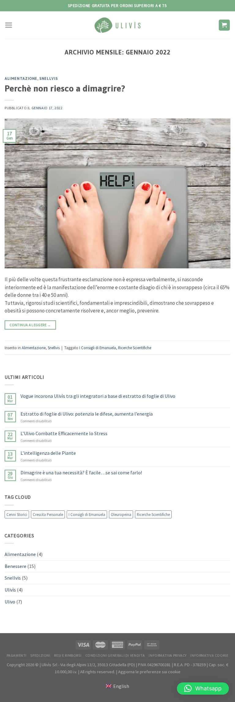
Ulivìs (10, 590)
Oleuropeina (121, 514)
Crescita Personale (48, 514)
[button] (203, 688)
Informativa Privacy (168, 655)
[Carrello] (224, 25)
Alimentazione (21, 78)
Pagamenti (17, 655)
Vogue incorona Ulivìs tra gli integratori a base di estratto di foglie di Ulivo (98, 396)
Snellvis (48, 78)
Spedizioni (40, 655)
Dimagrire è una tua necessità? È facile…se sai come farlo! (81, 473)
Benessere (15, 566)
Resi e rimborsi (67, 655)
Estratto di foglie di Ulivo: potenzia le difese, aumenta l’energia (87, 414)
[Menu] (9, 25)
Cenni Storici (16, 514)
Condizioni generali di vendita (115, 655)
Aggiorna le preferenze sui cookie (149, 671)
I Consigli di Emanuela (97, 347)
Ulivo (10, 602)
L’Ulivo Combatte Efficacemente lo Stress (64, 433)
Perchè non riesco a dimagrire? (65, 88)
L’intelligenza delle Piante (48, 453)
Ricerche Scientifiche (134, 347)
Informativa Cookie (209, 655)
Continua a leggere (30, 325)
